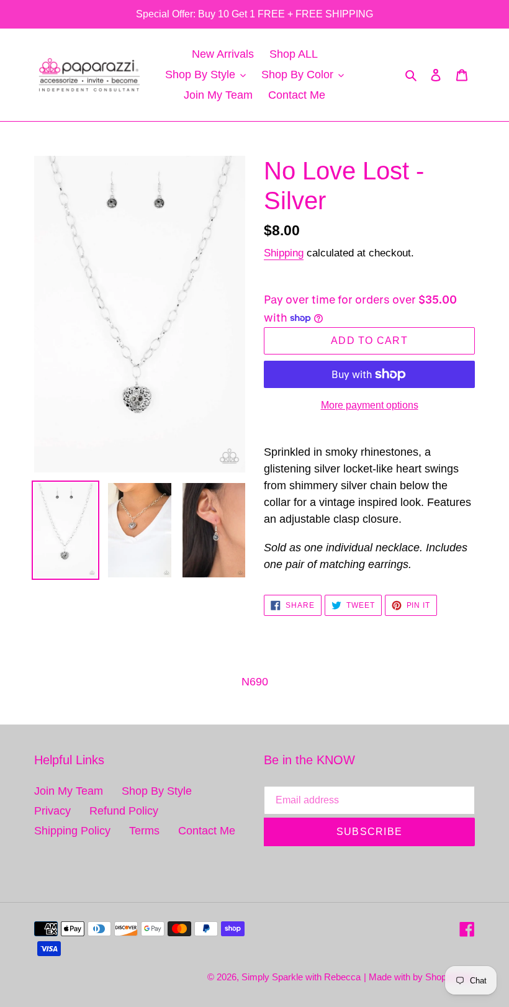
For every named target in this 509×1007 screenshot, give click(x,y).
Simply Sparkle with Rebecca (301, 977)
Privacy (52, 811)
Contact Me (206, 830)
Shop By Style (157, 791)
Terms (144, 830)
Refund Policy (123, 811)
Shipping (284, 253)
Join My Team (68, 791)
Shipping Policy (72, 830)
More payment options (369, 405)
